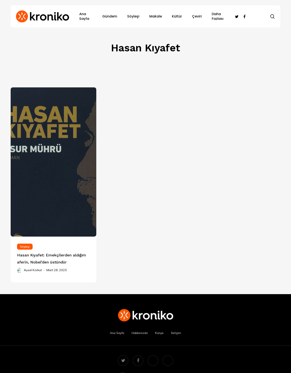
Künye (159, 333)
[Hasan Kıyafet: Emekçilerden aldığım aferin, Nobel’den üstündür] (53, 259)
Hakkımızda (140, 333)
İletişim (176, 333)
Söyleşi (25, 247)
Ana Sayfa (117, 333)
